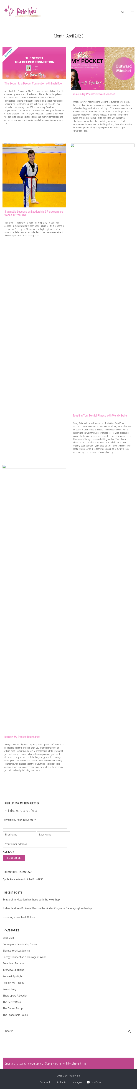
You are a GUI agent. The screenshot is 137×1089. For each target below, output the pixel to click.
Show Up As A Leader (15, 995)
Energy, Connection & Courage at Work (24, 957)
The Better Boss (12, 1002)
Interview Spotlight (13, 969)
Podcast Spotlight (13, 976)
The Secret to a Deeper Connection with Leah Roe (33, 83)
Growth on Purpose (13, 963)
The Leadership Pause (15, 1014)
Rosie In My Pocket (13, 982)
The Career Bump (13, 1008)
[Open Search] (122, 12)
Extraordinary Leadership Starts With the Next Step (31, 899)
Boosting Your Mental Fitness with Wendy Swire (100, 415)
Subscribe (14, 858)
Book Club (8, 937)
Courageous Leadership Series (20, 944)
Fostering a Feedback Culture (19, 917)
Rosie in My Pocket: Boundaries (22, 737)
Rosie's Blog (9, 989)
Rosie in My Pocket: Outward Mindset (94, 94)
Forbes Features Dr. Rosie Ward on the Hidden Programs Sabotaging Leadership (47, 908)
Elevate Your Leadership (16, 950)
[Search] (129, 1031)
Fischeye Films (77, 1063)
